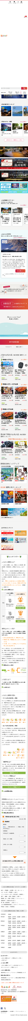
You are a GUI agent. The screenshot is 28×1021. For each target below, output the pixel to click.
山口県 (9, 938)
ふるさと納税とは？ (9, 589)
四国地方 (3, 940)
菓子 (2, 896)
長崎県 (18, 943)
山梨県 (9, 927)
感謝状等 (3, 900)
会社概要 (12, 1011)
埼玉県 (23, 921)
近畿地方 (3, 378)
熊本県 (23, 943)
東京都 (14, 923)
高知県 (23, 940)
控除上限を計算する (9, 812)
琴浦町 (19, 458)
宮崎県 (14, 945)
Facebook (2, 1008)
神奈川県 (19, 923)
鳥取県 (16, 458)
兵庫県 (2, 379)
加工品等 (15, 894)
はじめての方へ (10, 2)
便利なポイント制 (16, 958)
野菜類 (10, 892)
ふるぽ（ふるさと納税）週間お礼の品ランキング (12, 982)
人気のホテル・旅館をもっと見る (14, 140)
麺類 (6, 896)
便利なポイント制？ (9, 665)
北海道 (9, 914)
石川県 (18, 925)
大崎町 (20, 404)
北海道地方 (3, 914)
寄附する (21, 2)
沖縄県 (9, 947)
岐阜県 (18, 927)
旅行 (2, 890)
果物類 (6, 890)
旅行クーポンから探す (11, 92)
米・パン (20, 890)
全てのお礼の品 (24, 92)
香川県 (14, 940)
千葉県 (9, 923)
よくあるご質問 (15, 2)
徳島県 (9, 940)
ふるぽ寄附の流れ (8, 791)
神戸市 (5, 379)
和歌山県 (19, 933)
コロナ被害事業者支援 (6, 904)
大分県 (9, 945)
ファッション (19, 898)
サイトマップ (3, 1012)
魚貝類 (11, 890)
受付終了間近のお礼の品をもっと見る (17, 439)
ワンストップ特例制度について (18, 972)
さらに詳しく (20, 270)
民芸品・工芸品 (4, 906)
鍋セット (14, 902)
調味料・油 (3, 898)
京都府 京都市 (18, 503)
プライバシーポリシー (19, 1011)
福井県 (23, 925)
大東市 (19, 379)
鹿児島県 (17, 404)
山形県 (9, 918)
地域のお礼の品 (10, 900)
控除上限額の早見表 (20, 977)
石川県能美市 (19, 480)
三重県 (9, 931)
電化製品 (12, 906)
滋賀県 (14, 931)
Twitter (5, 1008)
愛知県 (26, 214)
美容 (18, 896)
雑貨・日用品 (11, 898)
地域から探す (19, 346)
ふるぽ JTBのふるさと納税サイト (5, 45)
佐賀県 (14, 943)
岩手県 (14, 916)
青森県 (9, 916)
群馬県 (18, 921)
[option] (5, 111)
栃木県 (14, 921)
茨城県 (9, 921)
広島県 (15, 214)
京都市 (5, 404)
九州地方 (17, 403)
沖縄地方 (3, 947)
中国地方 (17, 457)
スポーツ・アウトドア (18, 904)
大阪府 (16, 379)
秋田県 (23, 916)
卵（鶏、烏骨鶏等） (5, 902)
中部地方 (17, 428)
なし (5, 826)
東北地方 (3, 916)
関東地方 (3, 921)
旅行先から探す (3, 92)
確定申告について (14, 773)
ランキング (8, 346)
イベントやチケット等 (6, 894)
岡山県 (18, 936)
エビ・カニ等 (4, 892)
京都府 (2, 404)
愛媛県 (18, 940)
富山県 (14, 925)
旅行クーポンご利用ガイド (17, 92)
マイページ (18, 2)
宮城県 (18, 916)
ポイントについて (5, 967)
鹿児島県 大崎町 (5, 503)
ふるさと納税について (6, 965)
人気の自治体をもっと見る (20, 489)
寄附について (14, 967)
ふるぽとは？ (7, 687)
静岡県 (23, 927)
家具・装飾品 (12, 896)
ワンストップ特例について (14, 787)
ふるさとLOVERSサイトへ (19, 237)
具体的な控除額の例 (5, 979)
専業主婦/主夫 (11, 826)
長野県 (16, 429)
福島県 (14, 918)
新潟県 (3, 214)
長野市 (19, 429)
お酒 (15, 892)
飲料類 (21, 894)
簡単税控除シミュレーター (7, 977)
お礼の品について (17, 965)
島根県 (14, 936)
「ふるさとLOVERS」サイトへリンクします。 (14, 274)
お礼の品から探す (20, 607)
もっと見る (23, 121)
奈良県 (14, 933)
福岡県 (9, 943)
